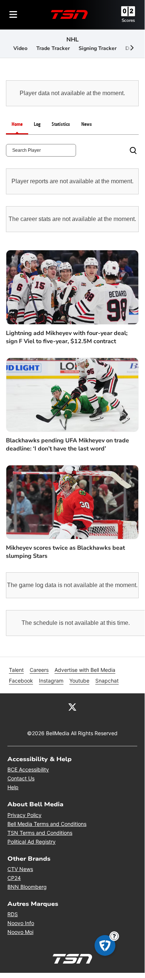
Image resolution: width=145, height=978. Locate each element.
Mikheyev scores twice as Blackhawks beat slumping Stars (65, 552)
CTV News (20, 869)
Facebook (21, 680)
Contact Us (20, 778)
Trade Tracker (53, 48)
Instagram (51, 680)
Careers (39, 670)
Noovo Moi (20, 932)
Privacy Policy (24, 815)
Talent (16, 670)
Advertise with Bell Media (85, 670)
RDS (12, 914)
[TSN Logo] (69, 14)
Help (13, 787)
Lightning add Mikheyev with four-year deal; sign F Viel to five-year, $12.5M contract (67, 337)
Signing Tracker (97, 48)
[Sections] (13, 14)
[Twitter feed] (72, 706)
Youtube (79, 680)
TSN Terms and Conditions (39, 833)
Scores (128, 20)
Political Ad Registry (31, 841)
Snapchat (107, 680)
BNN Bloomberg (27, 887)
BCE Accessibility (28, 769)
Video (20, 48)
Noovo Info (20, 923)
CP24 (14, 878)
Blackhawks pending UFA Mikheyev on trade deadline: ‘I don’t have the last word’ (67, 444)
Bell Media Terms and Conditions (46, 824)
